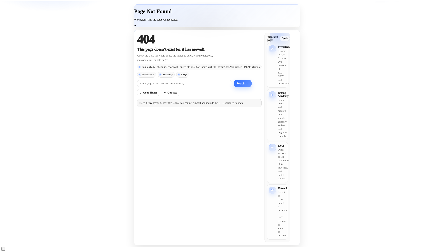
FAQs (184, 74)
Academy (167, 74)
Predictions (148, 74)
